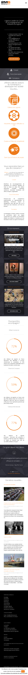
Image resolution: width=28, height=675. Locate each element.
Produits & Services (8, 607)
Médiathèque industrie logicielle (11, 631)
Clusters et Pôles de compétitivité (14, 141)
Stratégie (6, 597)
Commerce (6, 600)
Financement (7, 604)
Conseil (5, 637)
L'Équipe (6, 626)
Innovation (6, 598)
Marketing (6, 601)
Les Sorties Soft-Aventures (10, 629)
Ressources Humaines (9, 609)
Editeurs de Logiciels (14, 107)
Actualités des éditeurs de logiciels (13, 506)
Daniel (5, 506)
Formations (6, 640)
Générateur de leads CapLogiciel (11, 648)
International (7, 603)
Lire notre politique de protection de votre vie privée (14, 673)
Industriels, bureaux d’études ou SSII (14, 124)
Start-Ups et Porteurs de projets (14, 157)
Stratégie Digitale (8, 606)
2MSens (6, 172)
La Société (6, 625)
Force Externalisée (8, 638)
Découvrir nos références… (14, 473)
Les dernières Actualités (9, 628)
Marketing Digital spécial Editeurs (11, 650)
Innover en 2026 (7, 537)
